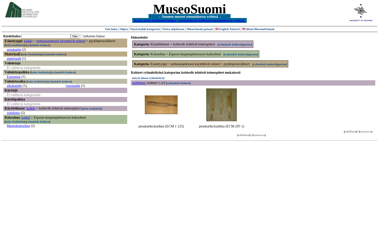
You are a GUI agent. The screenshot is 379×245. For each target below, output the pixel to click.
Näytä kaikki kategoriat (145, 29)
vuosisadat (73, 86)
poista (247, 44)
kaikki (28, 41)
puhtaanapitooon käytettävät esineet (60, 41)
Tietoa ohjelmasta (173, 29)
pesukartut (14, 49)
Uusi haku (111, 29)
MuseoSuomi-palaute (200, 29)
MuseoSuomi (189, 9)
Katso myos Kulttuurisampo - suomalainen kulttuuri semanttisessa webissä (189, 20)
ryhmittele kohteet (38, 45)
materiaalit (14, 58)
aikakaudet (14, 86)
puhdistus (13, 113)
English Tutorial (229, 29)
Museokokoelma (18, 126)
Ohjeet (124, 29)
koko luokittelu (14, 45)
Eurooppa (13, 77)
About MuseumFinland (259, 29)
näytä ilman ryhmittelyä (148, 78)
